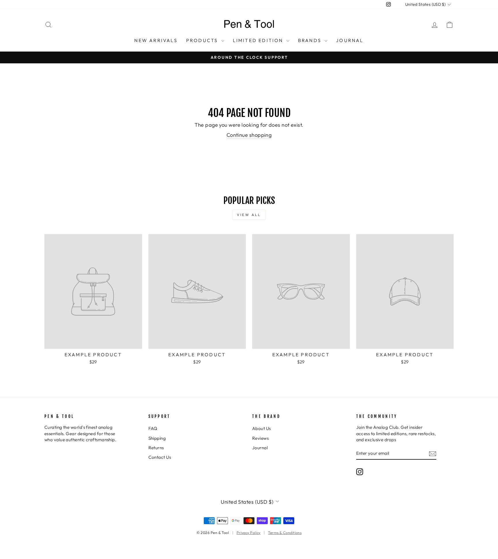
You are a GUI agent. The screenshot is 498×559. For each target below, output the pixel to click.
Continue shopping (249, 135)
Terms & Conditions (284, 532)
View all (249, 215)
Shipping (157, 438)
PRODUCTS (203, 40)
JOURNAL (349, 40)
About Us (261, 428)
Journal (260, 447)
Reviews (260, 438)
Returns (156, 447)
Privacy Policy (249, 532)
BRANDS (310, 40)
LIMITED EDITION (259, 40)
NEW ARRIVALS (155, 40)
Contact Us (159, 457)
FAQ (152, 428)
